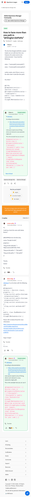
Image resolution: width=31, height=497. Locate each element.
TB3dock (9, 44)
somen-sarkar (10, 223)
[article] (15, 248)
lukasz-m (11, 112)
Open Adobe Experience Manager (16, 20)
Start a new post (17, 210)
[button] (9, 41)
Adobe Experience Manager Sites (9, 7)
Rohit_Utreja (10, 278)
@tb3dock (9, 116)
